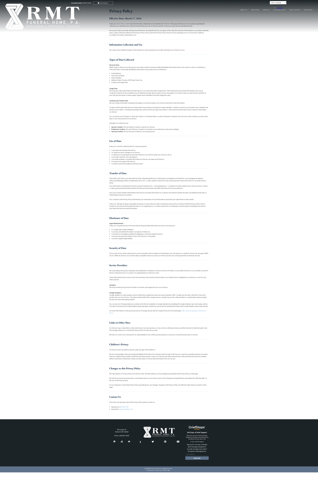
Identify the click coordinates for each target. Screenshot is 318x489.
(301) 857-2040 (86, 3)
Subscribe (197, 458)
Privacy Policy (150, 470)
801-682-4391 (124, 407)
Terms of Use (158, 470)
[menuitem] (244, 10)
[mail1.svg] (129, 443)
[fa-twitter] (153, 442)
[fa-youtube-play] (178, 442)
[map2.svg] (121, 443)
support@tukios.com (126, 409)
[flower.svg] (114, 443)
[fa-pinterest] (165, 442)
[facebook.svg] (140, 443)
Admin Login (166, 470)
